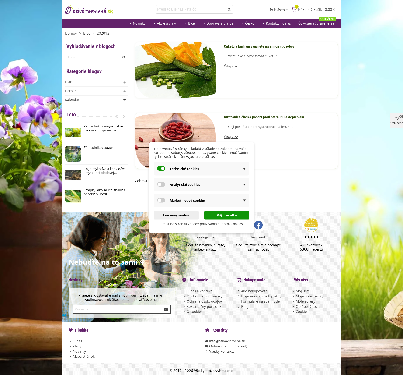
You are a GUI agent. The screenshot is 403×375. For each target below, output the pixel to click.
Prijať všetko (227, 215)
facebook (258, 237)
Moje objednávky (309, 296)
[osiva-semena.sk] (93, 9)
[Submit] (166, 309)
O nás (77, 341)
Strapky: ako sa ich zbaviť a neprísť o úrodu (105, 192)
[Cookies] (294, 311)
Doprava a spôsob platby (261, 296)
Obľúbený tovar (308, 306)
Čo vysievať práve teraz (316, 22)
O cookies (194, 311)
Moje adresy (305, 301)
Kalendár (72, 99)
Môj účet (302, 291)
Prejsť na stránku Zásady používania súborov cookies (201, 224)
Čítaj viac (231, 66)
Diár (68, 82)
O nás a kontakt (199, 291)
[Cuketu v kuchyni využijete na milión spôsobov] (175, 69)
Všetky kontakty (222, 351)
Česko (249, 23)
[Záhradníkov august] (73, 154)
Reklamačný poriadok (204, 306)
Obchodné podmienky (204, 296)
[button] (116, 116)
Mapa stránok (84, 356)
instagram (205, 237)
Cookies (302, 311)
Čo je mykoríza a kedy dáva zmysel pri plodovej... (105, 171)
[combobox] (191, 9)
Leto (71, 114)
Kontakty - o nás (278, 23)
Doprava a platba (220, 23)
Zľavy (77, 346)
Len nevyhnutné (176, 215)
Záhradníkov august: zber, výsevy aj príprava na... (104, 128)
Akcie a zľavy (167, 23)
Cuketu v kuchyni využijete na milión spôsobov (259, 46)
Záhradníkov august (99, 148)
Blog (191, 23)
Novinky (139, 23)
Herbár (70, 90)
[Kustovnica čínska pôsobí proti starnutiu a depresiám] (175, 140)
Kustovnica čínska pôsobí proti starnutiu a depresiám (264, 117)
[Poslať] (229, 9)
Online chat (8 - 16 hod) (228, 346)
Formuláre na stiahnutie (260, 301)
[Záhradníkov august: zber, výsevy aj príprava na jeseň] (73, 132)
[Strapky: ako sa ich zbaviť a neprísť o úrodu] (73, 196)
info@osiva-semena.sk (227, 341)
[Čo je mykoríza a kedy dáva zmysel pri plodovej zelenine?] (73, 175)
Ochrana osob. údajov (204, 301)
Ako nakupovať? (254, 291)
